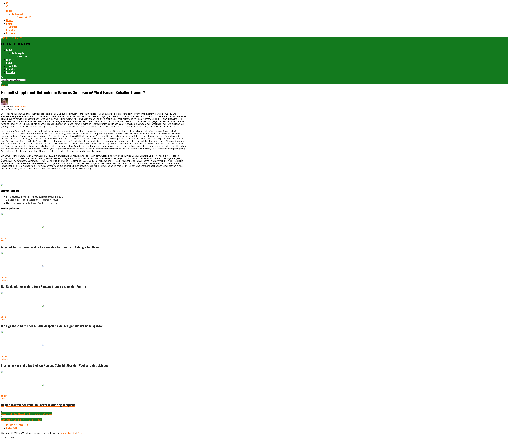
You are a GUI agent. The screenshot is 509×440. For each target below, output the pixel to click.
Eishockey (10, 20)
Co (74, 433)
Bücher (9, 23)
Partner (81, 433)
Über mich (10, 33)
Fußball (9, 10)
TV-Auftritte (11, 26)
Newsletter (10, 30)
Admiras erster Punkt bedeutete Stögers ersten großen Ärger (26, 413)
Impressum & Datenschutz (17, 424)
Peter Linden (20, 106)
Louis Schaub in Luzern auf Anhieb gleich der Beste (21, 419)
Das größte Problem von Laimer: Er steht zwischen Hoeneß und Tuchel (34, 196)
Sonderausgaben (18, 14)
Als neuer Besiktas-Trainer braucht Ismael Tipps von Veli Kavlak (32, 199)
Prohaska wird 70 (24, 17)
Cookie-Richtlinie (13, 428)
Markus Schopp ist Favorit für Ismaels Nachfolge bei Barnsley (31, 203)
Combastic (65, 433)
